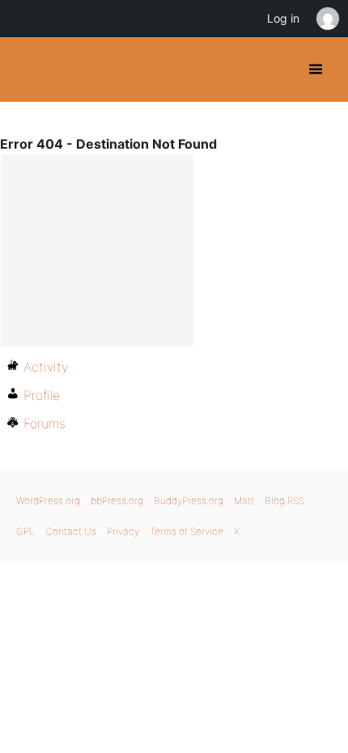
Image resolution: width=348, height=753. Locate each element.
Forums (44, 423)
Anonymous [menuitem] (327, 18)
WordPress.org (48, 500)
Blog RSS (284, 500)
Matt (244, 500)
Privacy (123, 531)
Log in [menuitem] (283, 18)
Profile (41, 395)
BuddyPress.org (26, 69)
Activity (45, 367)
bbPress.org (117, 500)
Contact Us (70, 531)
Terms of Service (186, 531)
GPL (25, 531)
